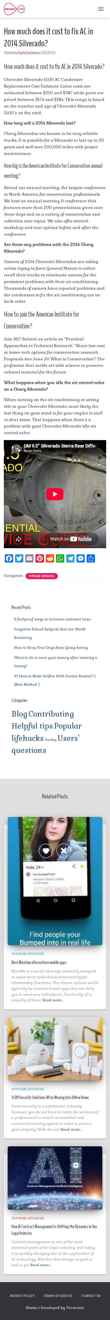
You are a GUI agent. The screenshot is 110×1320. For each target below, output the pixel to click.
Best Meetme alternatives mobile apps (39, 962)
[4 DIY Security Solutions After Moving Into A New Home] (55, 1048)
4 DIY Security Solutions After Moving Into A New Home (50, 1097)
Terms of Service (58, 1296)
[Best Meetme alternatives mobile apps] (55, 880)
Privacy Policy (22, 1296)
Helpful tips (32, 726)
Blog (20, 714)
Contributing (51, 714)
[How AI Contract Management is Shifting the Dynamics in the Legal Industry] (55, 1177)
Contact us (91, 1296)
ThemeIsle (75, 1307)
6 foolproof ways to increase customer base (52, 619)
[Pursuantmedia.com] (16, 9)
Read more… (52, 1000)
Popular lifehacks (41, 576)
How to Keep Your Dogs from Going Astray (51, 647)
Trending (51, 740)
